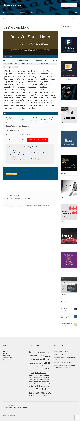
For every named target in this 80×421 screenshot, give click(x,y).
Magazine (34, 379)
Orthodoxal (37, 383)
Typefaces (34, 393)
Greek (35, 375)
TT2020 (63, 354)
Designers (31, 366)
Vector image (44, 395)
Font (37, 369)
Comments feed (7, 357)
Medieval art (46, 379)
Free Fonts (33, 12)
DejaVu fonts (12, 118)
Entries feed (6, 355)
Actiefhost (12, 415)
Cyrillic (46, 359)
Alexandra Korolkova (44, 352)
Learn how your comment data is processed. (37, 205)
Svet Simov (31, 389)
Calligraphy (35, 359)
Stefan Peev (46, 386)
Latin (30, 379)
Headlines (47, 375)
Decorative (40, 363)
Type (35, 389)
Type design (42, 389)
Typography (21, 12)
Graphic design (38, 372)
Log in (5, 353)
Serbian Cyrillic (36, 386)
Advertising (34, 352)
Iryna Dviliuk (46, 377)
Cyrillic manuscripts (33, 363)
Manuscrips (40, 379)
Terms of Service (8, 407)
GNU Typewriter (67, 362)
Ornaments (31, 383)
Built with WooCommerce (21, 407)
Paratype (42, 383)
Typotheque (31, 395)
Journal (13, 12)
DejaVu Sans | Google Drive (37, 140)
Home (5, 12)
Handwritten (41, 375)
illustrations (32, 377)
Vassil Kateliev (38, 395)
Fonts (46, 368)
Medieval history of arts (34, 381)
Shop (41, 12)
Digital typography (38, 366)
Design (47, 363)
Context (41, 359)
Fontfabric (40, 369)
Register (5, 351)
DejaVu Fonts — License (23, 135)
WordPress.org (7, 360)
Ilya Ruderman (38, 377)
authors (32, 122)
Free (30, 372)
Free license (43, 122)
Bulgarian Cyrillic (36, 355)
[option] (30, 43)
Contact (67, 351)
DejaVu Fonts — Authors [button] (14, 130)
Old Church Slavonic (44, 381)
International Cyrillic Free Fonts (23, 18)
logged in (16, 198)
